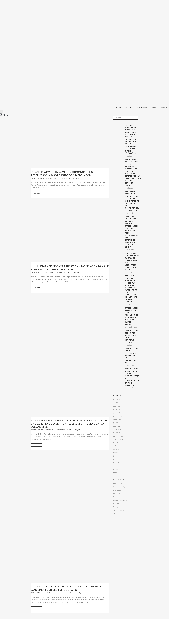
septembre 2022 (118, 419)
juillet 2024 (116, 399)
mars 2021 (116, 426)
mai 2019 (116, 446)
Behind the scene (141, 107)
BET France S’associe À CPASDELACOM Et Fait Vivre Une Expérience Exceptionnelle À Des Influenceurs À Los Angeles (69, 423)
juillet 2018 (116, 459)
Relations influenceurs (120, 500)
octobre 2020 (117, 429)
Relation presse (118, 497)
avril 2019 (116, 449)
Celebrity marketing (119, 487)
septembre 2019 (118, 439)
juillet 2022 (116, 423)
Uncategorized (117, 503)
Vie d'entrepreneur (50, 593)
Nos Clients (128, 107)
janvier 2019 (116, 456)
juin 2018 (116, 462)
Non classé (116, 493)
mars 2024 (116, 406)
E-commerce (117, 490)
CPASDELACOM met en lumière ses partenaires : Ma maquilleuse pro (131, 356)
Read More (37, 193)
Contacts (154, 107)
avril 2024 (116, 403)
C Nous (118, 107)
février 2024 (116, 409)
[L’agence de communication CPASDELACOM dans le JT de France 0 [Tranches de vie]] (70, 233)
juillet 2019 (116, 442)
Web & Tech (117, 513)
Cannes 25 (163, 107)
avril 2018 (116, 466)
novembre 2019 (118, 436)
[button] (5, 113)
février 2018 (116, 469)
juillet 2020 (116, 432)
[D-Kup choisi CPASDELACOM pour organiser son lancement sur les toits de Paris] (70, 519)
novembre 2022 (118, 416)
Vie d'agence (48, 178)
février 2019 (116, 452)
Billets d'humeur (118, 483)
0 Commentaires (59, 178)
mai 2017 (116, 472)
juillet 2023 (116, 413)
